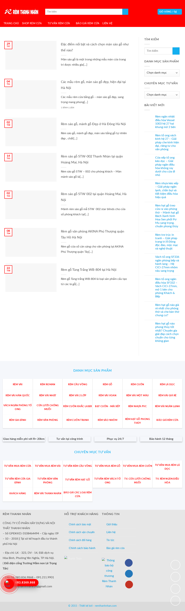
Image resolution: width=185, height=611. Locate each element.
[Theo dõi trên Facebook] (129, 563)
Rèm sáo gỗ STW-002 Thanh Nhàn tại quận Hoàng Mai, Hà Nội (92, 159)
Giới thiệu (111, 524)
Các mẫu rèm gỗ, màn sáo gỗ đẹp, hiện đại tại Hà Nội (93, 85)
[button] (170, 12)
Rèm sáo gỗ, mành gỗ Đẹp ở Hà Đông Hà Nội (93, 124)
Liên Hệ (107, 23)
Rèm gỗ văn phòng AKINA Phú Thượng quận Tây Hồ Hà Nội (92, 234)
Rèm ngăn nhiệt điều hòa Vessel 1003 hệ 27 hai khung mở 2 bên (165, 122)
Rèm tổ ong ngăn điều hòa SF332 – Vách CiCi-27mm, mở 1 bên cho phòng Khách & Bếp (166, 288)
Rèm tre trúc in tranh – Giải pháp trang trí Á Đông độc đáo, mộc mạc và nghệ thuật (166, 241)
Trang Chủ (11, 23)
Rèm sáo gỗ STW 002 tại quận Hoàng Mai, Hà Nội (93, 197)
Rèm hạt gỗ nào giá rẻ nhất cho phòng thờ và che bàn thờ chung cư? (167, 310)
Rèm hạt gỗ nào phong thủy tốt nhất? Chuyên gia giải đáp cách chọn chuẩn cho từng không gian (167, 332)
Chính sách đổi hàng (80, 540)
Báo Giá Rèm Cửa (87, 23)
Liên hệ (110, 532)
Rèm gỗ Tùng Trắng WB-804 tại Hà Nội (88, 270)
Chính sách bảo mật (80, 524)
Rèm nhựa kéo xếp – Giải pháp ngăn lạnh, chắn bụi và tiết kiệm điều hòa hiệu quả (166, 190)
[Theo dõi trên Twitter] (129, 574)
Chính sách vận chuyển (82, 532)
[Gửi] (125, 12)
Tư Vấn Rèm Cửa (59, 23)
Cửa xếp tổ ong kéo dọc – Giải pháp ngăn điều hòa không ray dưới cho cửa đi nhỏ (165, 166)
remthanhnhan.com (106, 605)
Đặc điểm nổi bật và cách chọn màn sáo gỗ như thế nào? (94, 47)
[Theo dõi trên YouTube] (129, 584)
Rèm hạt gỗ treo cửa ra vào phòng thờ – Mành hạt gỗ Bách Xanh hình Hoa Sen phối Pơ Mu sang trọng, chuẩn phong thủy (167, 216)
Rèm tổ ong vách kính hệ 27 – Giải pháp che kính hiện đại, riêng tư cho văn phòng (167, 142)
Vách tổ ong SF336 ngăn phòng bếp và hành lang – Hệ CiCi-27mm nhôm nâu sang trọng (167, 264)
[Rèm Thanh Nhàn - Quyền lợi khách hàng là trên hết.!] (21, 12)
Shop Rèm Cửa (32, 23)
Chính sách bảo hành (82, 548)
